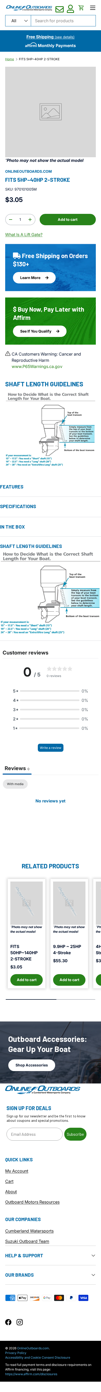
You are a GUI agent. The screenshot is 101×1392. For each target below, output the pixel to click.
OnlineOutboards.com (28, 171)
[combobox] (50, 20)
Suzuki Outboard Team (27, 1241)
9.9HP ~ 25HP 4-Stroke (67, 949)
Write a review (50, 748)
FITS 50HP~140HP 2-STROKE (24, 952)
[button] (81, 7)
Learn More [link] (30, 277)
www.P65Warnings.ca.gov (37, 366)
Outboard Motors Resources (32, 1202)
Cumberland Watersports (29, 1230)
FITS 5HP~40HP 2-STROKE (39, 59)
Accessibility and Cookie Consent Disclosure (37, 1357)
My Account (16, 1170)
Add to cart (67, 219)
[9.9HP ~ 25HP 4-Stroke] (69, 903)
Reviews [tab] (17, 768)
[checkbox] (15, 784)
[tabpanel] (50, 818)
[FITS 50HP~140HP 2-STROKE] (26, 903)
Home (9, 59)
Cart (9, 1181)
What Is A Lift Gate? (23, 234)
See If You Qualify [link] (36, 331)
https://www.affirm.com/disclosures (31, 1374)
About (11, 1191)
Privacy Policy (15, 1353)
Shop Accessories (32, 1065)
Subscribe (75, 1134)
